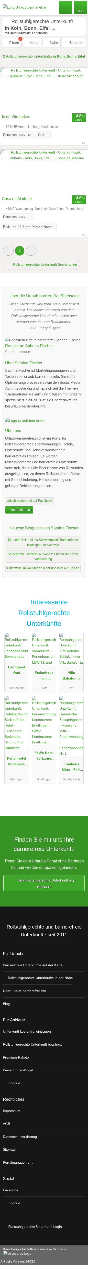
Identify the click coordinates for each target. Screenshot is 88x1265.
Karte (34, 43)
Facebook (10, 1190)
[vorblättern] (76, 90)
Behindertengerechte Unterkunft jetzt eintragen (46, 883)
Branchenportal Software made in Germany (33, 1251)
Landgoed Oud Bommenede (16, 671)
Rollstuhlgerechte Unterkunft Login (34, 1227)
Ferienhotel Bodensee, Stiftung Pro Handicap (17, 762)
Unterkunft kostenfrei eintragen (27, 1031)
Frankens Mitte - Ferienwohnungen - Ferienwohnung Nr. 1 (71, 768)
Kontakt (14, 1083)
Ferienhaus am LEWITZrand (44, 676)
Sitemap (9, 1149)
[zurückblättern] (12, 90)
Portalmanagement (18, 1162)
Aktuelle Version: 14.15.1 (17, 1261)
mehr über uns (21, 510)
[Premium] (78, 603)
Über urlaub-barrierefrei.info (24, 991)
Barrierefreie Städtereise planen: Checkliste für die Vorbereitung (43, 556)
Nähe (53, 43)
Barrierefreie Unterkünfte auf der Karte (33, 965)
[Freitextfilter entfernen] (66, 7)
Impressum (11, 1111)
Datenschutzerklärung (20, 1137)
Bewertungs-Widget (18, 1070)
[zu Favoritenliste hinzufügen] (5, 73)
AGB (6, 1124)
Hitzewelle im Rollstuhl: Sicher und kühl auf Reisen (43, 568)
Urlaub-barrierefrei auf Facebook (29, 500)
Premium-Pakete (16, 1057)
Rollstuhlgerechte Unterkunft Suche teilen (44, 264)
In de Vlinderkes (16, 117)
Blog (6, 1004)
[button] (8, 250)
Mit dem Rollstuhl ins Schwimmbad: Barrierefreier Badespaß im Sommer (43, 542)
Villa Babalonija (71, 675)
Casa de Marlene (17, 199)
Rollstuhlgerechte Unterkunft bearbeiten (34, 1044)
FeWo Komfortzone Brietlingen (44, 757)
